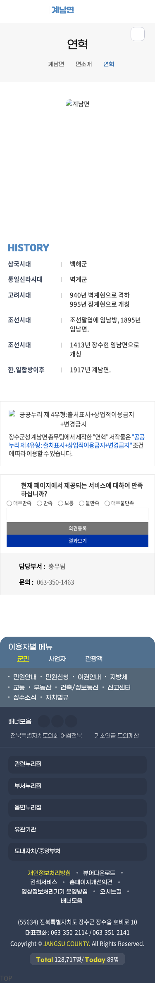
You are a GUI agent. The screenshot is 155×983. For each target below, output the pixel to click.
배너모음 (71, 901)
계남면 (63, 10)
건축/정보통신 (79, 687)
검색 (144, 11)
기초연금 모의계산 (116, 736)
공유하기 (138, 34)
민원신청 (57, 677)
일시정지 (71, 721)
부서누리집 (27, 786)
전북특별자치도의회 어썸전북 (46, 736)
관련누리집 (27, 764)
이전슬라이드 (44, 721)
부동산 (42, 687)
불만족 (91, 503)
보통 (68, 503)
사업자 (57, 659)
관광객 (94, 659)
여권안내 (89, 677)
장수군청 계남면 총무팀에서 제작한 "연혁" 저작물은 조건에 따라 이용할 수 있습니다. (77, 445)
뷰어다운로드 (99, 873)
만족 (47, 503)
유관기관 (25, 829)
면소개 (84, 64)
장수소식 (24, 697)
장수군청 (31, 13)
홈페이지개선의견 (90, 882)
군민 (23, 659)
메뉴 (118, 11)
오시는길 (111, 891)
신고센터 (119, 687)
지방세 (118, 677)
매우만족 (21, 503)
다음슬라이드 (57, 721)
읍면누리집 (27, 807)
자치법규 (57, 697)
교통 (19, 687)
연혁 (108, 64)
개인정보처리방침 (49, 873)
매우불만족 (122, 503)
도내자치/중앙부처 (37, 851)
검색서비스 (43, 882)
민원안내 (24, 677)
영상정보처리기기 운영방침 (54, 891)
